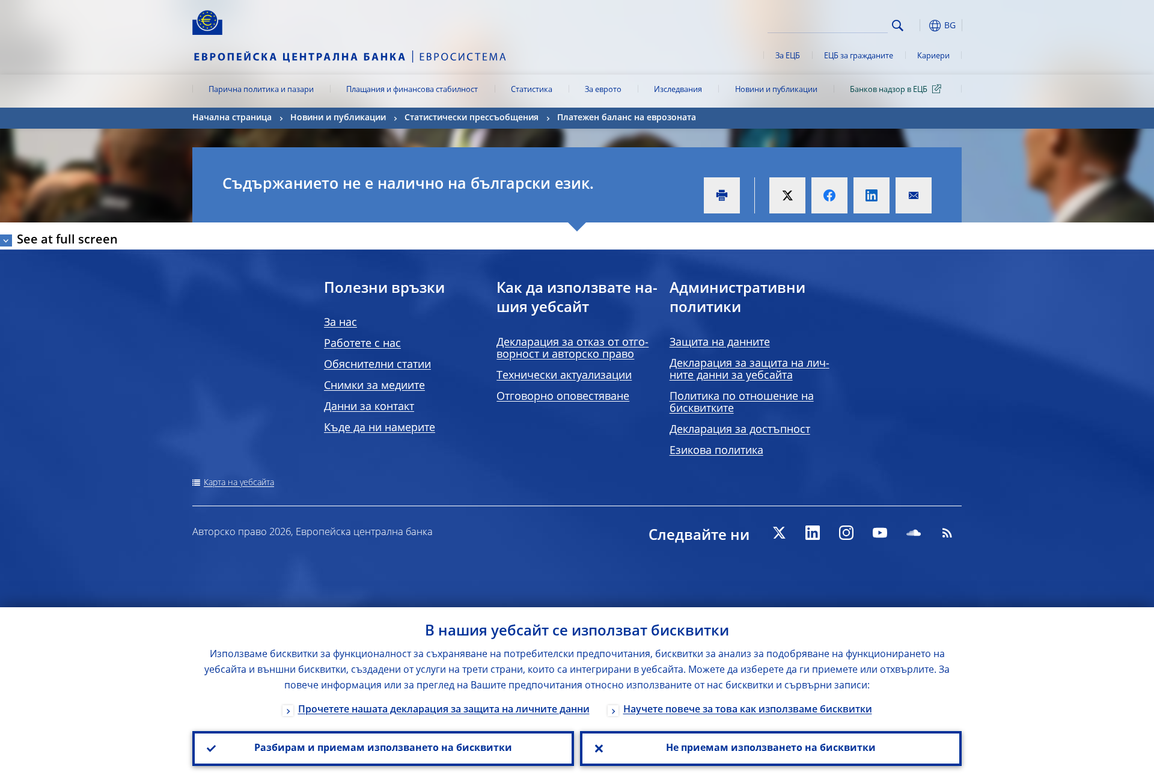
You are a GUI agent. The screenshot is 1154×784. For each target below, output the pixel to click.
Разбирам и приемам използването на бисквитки (383, 748)
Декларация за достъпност (740, 429)
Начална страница (232, 118)
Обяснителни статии (377, 365)
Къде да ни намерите (379, 428)
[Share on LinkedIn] (871, 195)
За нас (340, 322)
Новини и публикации (776, 90)
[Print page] (722, 195)
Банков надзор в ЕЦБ (888, 90)
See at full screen (67, 240)
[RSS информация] (947, 532)
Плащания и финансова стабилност (412, 90)
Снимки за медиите (374, 386)
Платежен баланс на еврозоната (626, 118)
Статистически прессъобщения (472, 118)
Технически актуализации (564, 375)
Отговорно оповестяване (562, 396)
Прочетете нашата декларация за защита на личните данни (444, 710)
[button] (920, 25)
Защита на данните (720, 342)
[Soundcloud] (913, 532)
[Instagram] (846, 532)
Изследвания (678, 90)
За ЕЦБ (787, 56)
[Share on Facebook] (829, 195)
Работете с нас (362, 343)
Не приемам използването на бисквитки (771, 748)
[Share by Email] (914, 195)
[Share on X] (787, 195)
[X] (779, 532)
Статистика (531, 90)
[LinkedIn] (812, 532)
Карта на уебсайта (239, 483)
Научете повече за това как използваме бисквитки (747, 710)
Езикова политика (716, 451)
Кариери (933, 56)
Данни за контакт (369, 407)
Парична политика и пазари (261, 90)
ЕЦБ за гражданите (858, 56)
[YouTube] (880, 532)
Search (898, 25)
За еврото (603, 90)
